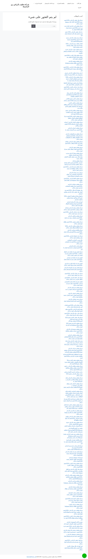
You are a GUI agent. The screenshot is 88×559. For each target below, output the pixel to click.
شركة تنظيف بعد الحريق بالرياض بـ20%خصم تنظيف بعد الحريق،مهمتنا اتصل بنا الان (73, 412)
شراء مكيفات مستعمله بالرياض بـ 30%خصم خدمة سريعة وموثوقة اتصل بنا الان (73, 536)
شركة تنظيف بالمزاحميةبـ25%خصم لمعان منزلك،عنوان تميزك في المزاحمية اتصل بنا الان (73, 500)
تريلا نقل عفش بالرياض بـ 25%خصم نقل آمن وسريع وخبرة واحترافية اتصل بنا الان (73, 542)
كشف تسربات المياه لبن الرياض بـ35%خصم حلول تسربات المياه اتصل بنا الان (73, 259)
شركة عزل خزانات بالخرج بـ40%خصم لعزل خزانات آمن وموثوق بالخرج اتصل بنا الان (73, 88)
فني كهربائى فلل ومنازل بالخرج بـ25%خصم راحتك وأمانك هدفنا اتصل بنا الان (73, 547)
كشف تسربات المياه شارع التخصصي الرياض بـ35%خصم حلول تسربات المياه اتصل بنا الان (73, 283)
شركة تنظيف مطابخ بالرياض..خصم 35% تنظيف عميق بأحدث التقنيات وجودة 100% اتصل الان (73, 112)
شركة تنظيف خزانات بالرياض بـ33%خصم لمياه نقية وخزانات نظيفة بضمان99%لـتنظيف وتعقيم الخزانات (73, 350)
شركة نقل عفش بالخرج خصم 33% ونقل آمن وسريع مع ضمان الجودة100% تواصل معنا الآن (73, 319)
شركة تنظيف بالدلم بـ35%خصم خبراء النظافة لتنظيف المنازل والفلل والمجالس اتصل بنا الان (73, 118)
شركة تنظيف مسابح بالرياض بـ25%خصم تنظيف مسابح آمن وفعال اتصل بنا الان (73, 488)
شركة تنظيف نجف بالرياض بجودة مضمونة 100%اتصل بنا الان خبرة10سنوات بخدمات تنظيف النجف (73, 424)
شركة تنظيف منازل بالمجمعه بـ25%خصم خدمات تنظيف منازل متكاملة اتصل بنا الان (74, 494)
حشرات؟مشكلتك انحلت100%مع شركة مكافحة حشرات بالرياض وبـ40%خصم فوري (72, 356)
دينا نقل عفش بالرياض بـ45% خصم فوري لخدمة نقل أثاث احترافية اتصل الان (73, 33)
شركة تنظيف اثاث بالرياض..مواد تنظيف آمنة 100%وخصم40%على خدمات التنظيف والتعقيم (74, 94)
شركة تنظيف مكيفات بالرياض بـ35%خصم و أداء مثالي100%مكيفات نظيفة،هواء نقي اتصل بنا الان (73, 336)
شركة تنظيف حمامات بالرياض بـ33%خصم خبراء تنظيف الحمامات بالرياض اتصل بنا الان (73, 186)
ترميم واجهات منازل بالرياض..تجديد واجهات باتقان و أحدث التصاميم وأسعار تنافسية (73, 51)
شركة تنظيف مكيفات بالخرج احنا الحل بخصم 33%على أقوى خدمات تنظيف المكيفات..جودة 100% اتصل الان (73, 406)
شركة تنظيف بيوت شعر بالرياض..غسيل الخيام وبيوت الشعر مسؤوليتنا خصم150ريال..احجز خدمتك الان (72, 435)
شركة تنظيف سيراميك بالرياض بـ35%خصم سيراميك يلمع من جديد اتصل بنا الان (73, 289)
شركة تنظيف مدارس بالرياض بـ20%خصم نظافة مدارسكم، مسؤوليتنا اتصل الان (73, 482)
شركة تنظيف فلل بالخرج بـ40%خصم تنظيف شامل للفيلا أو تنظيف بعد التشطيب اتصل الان (73, 57)
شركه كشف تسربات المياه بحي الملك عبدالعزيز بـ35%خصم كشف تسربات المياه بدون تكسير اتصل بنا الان (73, 253)
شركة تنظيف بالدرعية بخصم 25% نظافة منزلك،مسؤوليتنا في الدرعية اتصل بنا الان (74, 325)
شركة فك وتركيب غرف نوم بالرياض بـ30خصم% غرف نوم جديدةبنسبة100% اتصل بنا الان (73, 447)
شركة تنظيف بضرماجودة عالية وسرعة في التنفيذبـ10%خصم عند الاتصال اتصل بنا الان (72, 400)
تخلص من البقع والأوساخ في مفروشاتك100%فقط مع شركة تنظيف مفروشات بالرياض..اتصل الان (73, 430)
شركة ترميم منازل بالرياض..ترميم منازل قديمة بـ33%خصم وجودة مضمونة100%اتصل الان (74, 39)
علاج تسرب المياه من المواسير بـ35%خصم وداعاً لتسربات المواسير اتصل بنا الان (73, 241)
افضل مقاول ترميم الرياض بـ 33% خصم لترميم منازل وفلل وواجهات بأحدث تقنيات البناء (74, 45)
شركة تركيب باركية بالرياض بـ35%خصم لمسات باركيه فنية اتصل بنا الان (72, 247)
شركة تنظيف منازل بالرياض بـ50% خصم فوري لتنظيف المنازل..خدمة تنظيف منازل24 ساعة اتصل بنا (74, 78)
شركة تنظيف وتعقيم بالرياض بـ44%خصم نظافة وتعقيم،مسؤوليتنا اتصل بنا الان (73, 62)
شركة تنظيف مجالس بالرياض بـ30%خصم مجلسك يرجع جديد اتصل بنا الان (73, 217)
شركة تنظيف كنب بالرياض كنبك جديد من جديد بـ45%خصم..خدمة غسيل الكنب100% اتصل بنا (73, 27)
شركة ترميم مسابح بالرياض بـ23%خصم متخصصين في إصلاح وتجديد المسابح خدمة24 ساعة (74, 174)
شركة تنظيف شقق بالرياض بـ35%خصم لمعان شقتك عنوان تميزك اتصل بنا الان (73, 149)
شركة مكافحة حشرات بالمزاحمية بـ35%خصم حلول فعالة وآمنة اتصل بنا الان (73, 441)
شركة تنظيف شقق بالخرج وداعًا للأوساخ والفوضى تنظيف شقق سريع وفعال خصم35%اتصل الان (73, 362)
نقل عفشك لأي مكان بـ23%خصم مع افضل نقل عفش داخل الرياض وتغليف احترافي (73, 191)
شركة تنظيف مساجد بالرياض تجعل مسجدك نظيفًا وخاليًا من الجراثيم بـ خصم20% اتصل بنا (73, 379)
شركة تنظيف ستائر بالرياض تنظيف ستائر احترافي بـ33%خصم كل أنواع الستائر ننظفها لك (73, 418)
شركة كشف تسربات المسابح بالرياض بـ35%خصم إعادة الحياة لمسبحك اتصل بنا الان (72, 269)
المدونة (79, 7)
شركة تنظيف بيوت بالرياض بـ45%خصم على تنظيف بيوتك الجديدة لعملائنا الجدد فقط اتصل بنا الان (72, 512)
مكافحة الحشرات (60, 3)
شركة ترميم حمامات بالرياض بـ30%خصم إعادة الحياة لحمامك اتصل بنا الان (73, 301)
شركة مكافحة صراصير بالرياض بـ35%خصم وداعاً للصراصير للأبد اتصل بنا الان (73, 231)
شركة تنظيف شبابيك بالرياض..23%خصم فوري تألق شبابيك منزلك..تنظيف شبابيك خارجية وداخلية (73, 162)
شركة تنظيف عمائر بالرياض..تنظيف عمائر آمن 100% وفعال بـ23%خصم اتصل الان (73, 143)
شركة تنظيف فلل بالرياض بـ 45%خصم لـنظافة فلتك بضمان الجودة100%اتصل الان (73, 68)
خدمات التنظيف (70, 3)
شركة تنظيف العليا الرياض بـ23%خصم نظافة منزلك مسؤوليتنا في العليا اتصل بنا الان (73, 180)
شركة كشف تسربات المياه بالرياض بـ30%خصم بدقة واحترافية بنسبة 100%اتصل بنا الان (73, 453)
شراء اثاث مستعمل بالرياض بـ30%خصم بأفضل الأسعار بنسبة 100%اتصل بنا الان (74, 459)
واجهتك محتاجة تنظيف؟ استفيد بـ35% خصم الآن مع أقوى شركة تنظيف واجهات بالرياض (73, 197)
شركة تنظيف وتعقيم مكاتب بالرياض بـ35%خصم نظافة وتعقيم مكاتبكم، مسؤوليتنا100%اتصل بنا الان (73, 476)
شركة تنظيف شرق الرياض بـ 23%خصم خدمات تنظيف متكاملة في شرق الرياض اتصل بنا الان (72, 168)
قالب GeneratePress (32, 556)
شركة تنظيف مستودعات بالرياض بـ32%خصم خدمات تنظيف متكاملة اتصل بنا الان (74, 330)
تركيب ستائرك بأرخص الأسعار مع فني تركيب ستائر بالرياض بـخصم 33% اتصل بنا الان (73, 373)
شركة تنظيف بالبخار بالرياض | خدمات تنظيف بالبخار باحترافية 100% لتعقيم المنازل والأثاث (73, 123)
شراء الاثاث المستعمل (49, 3)
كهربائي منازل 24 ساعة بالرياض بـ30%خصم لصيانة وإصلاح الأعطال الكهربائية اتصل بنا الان (74, 203)
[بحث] (33, 26)
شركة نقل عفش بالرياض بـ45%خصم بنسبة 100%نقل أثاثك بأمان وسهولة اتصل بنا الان (73, 21)
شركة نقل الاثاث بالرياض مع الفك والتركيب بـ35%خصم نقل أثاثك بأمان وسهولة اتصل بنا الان (73, 471)
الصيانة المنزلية (38, 3)
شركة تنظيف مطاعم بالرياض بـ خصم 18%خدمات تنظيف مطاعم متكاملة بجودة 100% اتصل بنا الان (73, 367)
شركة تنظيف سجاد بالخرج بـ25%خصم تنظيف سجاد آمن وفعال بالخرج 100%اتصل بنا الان (73, 465)
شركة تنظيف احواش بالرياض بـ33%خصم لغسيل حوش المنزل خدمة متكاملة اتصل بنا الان (73, 295)
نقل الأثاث (79, 3)
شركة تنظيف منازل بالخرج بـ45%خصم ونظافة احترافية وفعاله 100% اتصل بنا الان (73, 517)
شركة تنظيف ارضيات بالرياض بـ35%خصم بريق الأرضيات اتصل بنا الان (73, 129)
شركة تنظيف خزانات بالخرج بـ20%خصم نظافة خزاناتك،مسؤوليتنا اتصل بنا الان (73, 506)
